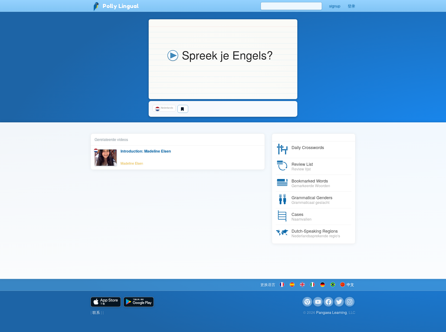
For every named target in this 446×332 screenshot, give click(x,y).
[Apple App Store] (106, 302)
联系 (96, 312)
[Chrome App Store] (307, 302)
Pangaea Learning (331, 312)
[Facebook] (328, 302)
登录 (351, 6)
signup (334, 6)
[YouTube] (318, 302)
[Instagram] (349, 302)
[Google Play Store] (139, 302)
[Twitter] (339, 302)
